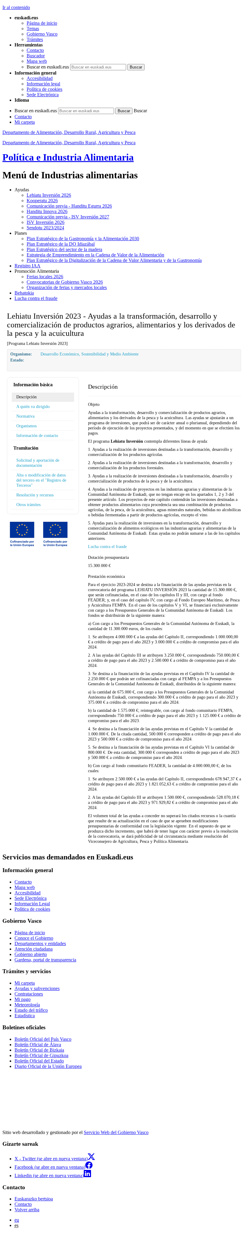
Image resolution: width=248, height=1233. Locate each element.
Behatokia (24, 292)
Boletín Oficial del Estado (39, 1060)
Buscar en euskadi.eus (48, 66)
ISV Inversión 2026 (45, 222)
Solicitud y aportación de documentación (37, 463)
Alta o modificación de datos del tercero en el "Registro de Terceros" (41, 480)
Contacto (35, 50)
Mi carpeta (25, 122)
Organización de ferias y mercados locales (67, 287)
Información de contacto (37, 435)
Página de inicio (42, 23)
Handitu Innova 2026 (47, 211)
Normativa (25, 416)
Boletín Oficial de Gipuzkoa (41, 1055)
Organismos (26, 425)
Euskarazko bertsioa (34, 1198)
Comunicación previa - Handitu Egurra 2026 (69, 206)
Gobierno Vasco (42, 34)
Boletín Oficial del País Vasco (43, 1039)
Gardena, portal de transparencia (45, 959)
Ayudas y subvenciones (37, 988)
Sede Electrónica (43, 94)
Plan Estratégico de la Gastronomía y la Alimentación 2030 (83, 238)
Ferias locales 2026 (45, 276)
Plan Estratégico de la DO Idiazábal (61, 244)
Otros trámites (28, 504)
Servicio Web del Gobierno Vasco (116, 1132)
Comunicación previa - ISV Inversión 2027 (68, 216)
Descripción (26, 396)
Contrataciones (29, 993)
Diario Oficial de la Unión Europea (48, 1066)
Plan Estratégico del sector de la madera (64, 249)
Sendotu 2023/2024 (45, 227)
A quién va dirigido (33, 406)
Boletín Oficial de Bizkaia (39, 1050)
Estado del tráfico (31, 1010)
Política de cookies (44, 89)
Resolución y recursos (35, 494)
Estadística (25, 1015)
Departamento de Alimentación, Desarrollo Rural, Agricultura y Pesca (68, 132)
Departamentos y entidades (40, 943)
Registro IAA (28, 265)
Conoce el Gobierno (34, 938)
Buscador (36, 55)
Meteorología (27, 1004)
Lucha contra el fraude (36, 298)
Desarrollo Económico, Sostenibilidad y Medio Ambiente (90, 354)
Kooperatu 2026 (42, 200)
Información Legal (32, 903)
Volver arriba (27, 1209)
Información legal (43, 83)
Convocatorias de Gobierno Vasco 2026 (65, 282)
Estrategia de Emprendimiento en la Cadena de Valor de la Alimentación (95, 254)
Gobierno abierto (31, 954)
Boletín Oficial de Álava (38, 1044)
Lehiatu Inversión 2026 (49, 195)
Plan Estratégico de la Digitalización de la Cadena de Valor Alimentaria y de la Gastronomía (114, 260)
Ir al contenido (16, 7)
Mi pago (23, 999)
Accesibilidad (40, 78)
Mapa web (37, 61)
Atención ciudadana (34, 948)
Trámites (35, 39)
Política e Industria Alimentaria (68, 157)
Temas (33, 28)
